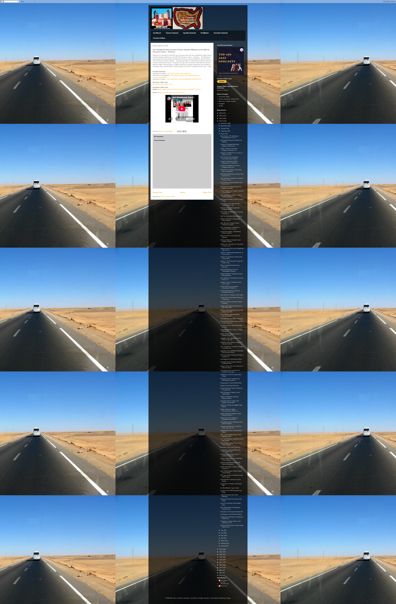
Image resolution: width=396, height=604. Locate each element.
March (223, 540)
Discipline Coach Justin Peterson (230, 447)
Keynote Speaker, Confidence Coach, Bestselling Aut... (231, 274)
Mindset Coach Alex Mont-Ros (229, 385)
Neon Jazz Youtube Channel (227, 101)
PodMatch (205, 33)
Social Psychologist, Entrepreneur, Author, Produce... (230, 232)
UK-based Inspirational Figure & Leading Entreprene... (229, 455)
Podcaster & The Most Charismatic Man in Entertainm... (230, 170)
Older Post (207, 192)
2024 (221, 118)
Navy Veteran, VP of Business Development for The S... (229, 136)
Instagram (222, 103)
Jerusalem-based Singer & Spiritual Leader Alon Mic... (230, 362)
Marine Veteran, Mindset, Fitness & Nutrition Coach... (231, 334)
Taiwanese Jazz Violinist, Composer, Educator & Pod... (231, 343)
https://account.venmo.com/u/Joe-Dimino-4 (172, 92)
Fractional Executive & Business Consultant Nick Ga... (230, 291)
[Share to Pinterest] (186, 131)
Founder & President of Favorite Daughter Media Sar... (229, 166)
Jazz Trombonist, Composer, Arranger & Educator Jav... (231, 347)
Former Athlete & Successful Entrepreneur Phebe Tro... (229, 287)
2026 (221, 113)
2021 (221, 552)
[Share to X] (182, 131)
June (222, 533)
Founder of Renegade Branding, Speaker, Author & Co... (229, 145)
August (223, 133)
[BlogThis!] (180, 131)
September (224, 131)
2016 (221, 565)
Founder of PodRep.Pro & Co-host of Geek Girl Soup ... (231, 153)
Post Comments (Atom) (168, 196)
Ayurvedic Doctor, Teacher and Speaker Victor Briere (229, 401)
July (222, 530)
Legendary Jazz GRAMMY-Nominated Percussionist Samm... (231, 351)
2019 (221, 557)
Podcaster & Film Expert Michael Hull (231, 511)
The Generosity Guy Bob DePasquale (231, 318)
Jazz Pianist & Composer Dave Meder (231, 295)
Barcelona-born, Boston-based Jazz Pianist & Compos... (231, 187)
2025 (221, 115)
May (222, 535)
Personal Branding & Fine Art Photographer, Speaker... (229, 270)
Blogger (228, 598)
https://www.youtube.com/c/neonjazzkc (179, 73)
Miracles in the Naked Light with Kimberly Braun (229, 208)
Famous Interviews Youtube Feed (229, 99)
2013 (221, 573)
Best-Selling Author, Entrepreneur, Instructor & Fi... (230, 508)
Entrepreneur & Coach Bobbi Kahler (231, 383)
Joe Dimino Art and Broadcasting (225, 582)
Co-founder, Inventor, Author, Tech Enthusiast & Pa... (230, 522)
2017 (221, 562)
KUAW (221, 106)
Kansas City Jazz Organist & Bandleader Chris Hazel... (229, 418)
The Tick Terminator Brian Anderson (231, 216)
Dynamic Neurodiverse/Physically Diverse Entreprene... (230, 463)
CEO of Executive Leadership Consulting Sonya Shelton (229, 158)
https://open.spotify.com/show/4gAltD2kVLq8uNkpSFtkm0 (184, 79)
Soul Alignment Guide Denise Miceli (231, 359)
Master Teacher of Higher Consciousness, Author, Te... (229, 410)
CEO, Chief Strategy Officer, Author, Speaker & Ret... (231, 435)
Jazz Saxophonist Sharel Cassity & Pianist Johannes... (231, 196)
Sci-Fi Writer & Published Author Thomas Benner (230, 315)
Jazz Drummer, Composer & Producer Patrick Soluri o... (231, 179)
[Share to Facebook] (184, 131)
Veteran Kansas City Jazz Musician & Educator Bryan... (231, 367)
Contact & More (159, 38)
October (223, 128)
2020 (221, 554)
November (224, 126)
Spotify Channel (189, 33)
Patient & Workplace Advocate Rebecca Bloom (229, 397)
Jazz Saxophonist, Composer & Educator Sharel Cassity (229, 228)
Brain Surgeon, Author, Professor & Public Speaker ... (230, 444)
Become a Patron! (222, 90)
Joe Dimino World (224, 97)
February (224, 543)
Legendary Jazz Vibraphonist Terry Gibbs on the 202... (230, 339)
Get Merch (157, 33)
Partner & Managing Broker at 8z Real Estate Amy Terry (231, 311)
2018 (221, 559)
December (224, 123)
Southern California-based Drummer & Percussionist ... (231, 253)
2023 (221, 121)
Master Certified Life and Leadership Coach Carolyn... (231, 459)
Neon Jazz (224, 586)
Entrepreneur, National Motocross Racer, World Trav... (230, 450)
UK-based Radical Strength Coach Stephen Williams (230, 240)
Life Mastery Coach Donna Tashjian (231, 514)
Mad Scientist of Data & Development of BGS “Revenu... (231, 322)
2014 (221, 570)
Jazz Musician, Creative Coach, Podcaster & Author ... (229, 224)
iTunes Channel (172, 33)
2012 (221, 575)
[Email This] (178, 131)
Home (182, 192)
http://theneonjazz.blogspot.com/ (162, 84)
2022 (221, 549)
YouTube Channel (221, 33)
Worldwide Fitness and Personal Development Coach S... (230, 379)
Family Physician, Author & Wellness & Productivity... (231, 389)
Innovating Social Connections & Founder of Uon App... (230, 371)
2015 (221, 567)
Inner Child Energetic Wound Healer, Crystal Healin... (231, 471)
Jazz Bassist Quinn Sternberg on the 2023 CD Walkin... (231, 422)
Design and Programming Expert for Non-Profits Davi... (231, 306)
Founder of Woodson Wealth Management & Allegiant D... (229, 162)
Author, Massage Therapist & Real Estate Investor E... (230, 414)
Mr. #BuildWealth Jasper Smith (229, 488)
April (222, 538)
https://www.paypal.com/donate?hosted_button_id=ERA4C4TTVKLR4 (179, 89)
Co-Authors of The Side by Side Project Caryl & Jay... (229, 204)
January (223, 546)
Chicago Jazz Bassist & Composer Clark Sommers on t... (230, 427)
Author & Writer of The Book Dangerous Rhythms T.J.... (229, 149)
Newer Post (157, 192)
